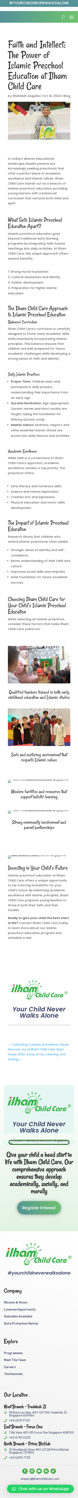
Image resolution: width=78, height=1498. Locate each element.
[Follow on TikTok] (53, 1471)
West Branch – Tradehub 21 (25, 1407)
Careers (10, 1367)
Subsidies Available (18, 1316)
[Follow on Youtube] (39, 1471)
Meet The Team (15, 1360)
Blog (66, 96)
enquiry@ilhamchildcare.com (40, 1479)
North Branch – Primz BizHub (27, 1444)
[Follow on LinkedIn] (46, 1471)
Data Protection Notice (21, 1323)
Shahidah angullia (26, 96)
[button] (40, 1489)
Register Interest (39, 1208)
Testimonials (13, 1374)
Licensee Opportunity (20, 1309)
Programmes (13, 1353)
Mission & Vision (15, 1302)
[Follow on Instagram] (32, 1471)
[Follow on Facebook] (25, 1471)
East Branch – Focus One (23, 1427)
